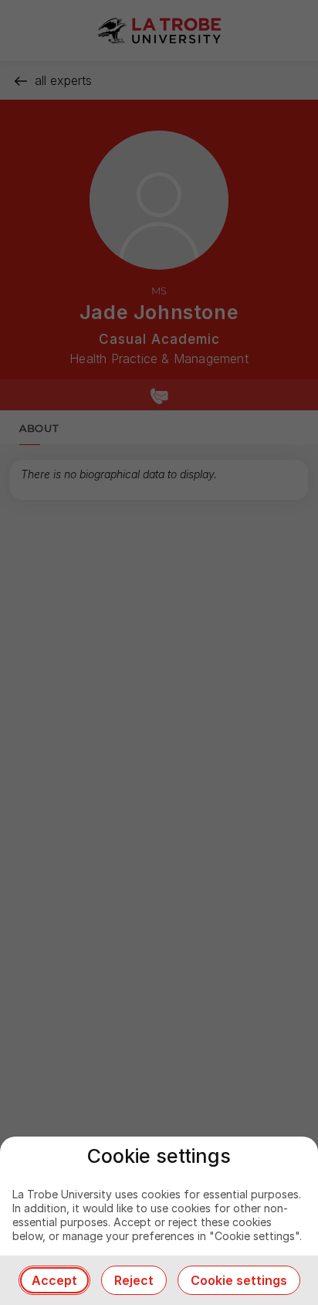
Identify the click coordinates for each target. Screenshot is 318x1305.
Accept (54, 1280)
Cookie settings (239, 1280)
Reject (134, 1280)
